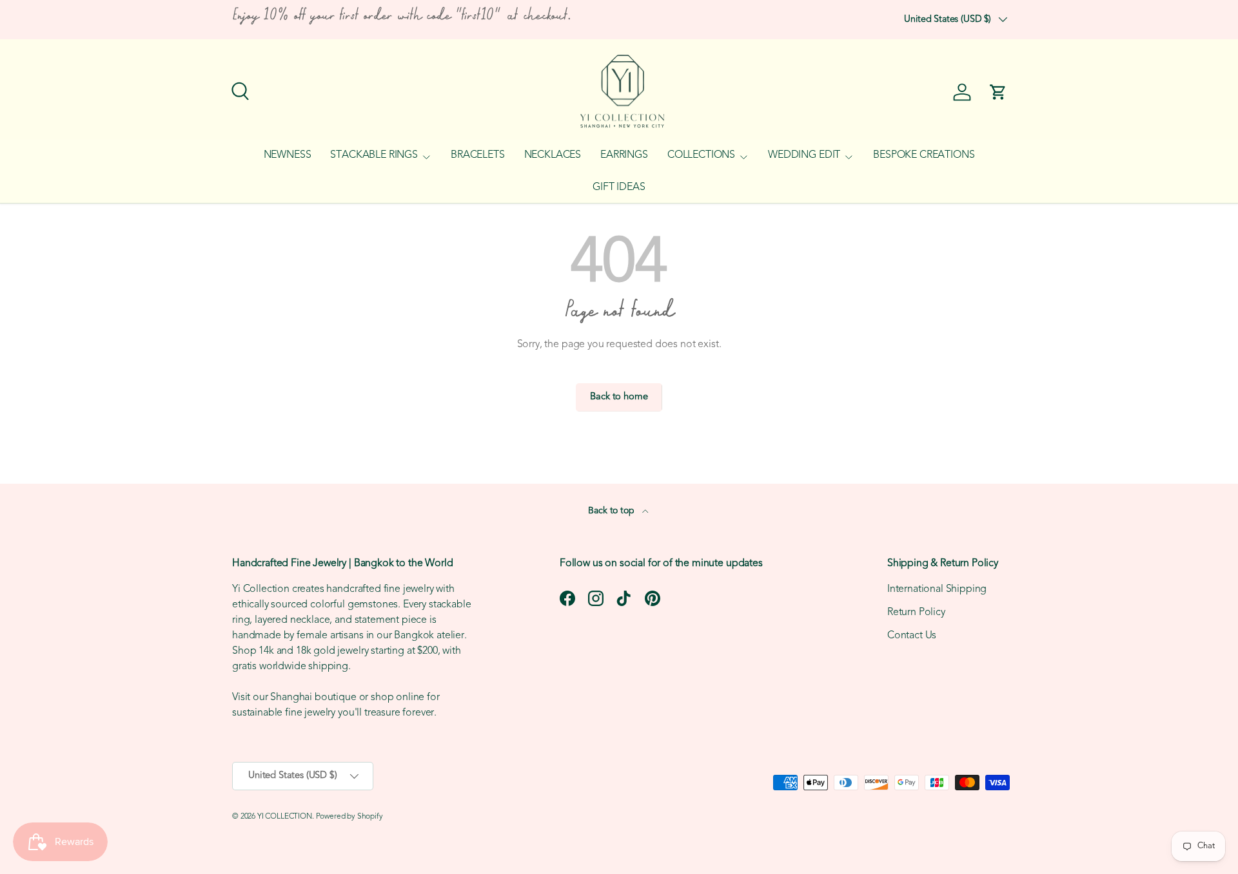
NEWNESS (287, 155)
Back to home (618, 397)
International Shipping (937, 589)
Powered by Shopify (349, 817)
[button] (998, 92)
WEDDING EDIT (804, 155)
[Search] (238, 89)
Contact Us (911, 636)
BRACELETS (478, 155)
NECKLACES (553, 155)
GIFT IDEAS (619, 187)
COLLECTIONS (701, 155)
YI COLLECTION (284, 817)
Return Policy (916, 612)
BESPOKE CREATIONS (923, 155)
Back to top (612, 511)
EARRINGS (624, 155)
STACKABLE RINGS (374, 155)
